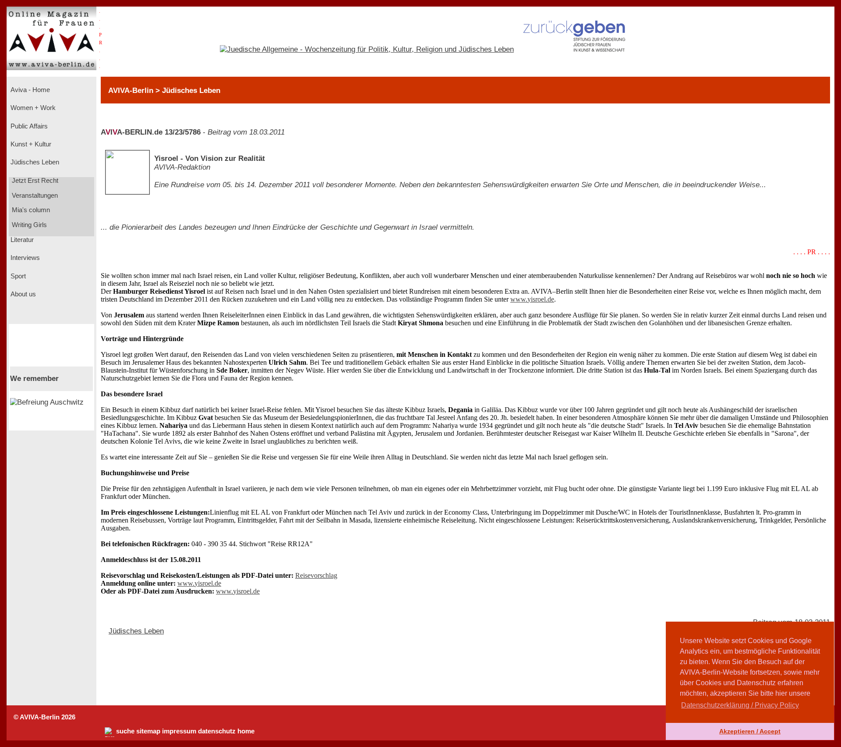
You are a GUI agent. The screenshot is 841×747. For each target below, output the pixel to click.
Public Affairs (28, 126)
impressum (179, 731)
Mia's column (30, 209)
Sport (17, 276)
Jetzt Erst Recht (34, 180)
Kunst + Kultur (30, 144)
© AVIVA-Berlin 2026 (44, 717)
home (245, 731)
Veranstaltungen (34, 195)
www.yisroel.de (532, 299)
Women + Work (32, 107)
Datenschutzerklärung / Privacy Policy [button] (740, 705)
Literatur (21, 239)
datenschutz (217, 731)
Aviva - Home (29, 89)
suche (125, 731)
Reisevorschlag (316, 575)
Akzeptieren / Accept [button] (750, 731)
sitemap (148, 731)
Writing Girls (28, 224)
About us (22, 294)
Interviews (24, 257)
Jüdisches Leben (34, 162)
